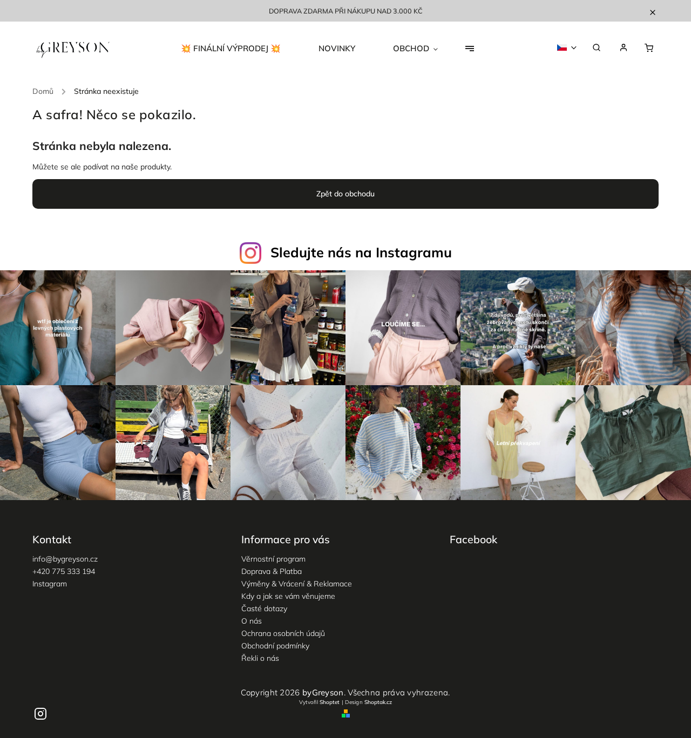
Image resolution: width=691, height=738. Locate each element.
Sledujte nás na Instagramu (361, 252)
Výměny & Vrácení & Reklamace (296, 584)
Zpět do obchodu (345, 194)
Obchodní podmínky (275, 646)
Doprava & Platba (271, 571)
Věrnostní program (273, 559)
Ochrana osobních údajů (283, 633)
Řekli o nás (260, 658)
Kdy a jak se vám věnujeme (288, 596)
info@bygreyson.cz (65, 559)
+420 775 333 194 (63, 571)
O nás (251, 621)
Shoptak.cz (378, 702)
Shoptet (330, 702)
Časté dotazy (264, 608)
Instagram (49, 584)
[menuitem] (240, 49)
